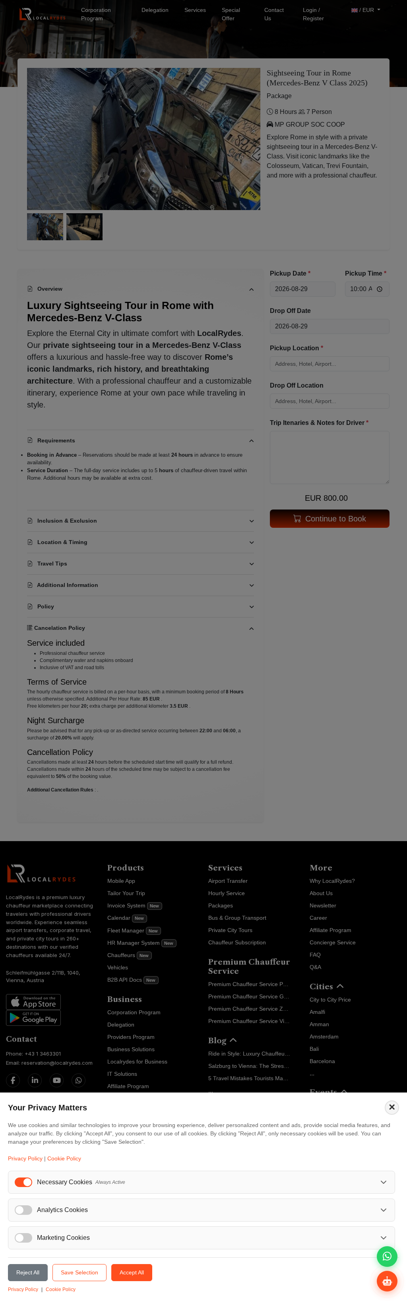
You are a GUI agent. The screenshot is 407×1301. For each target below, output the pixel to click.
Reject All (27, 1272)
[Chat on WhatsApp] (387, 1256)
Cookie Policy (64, 1158)
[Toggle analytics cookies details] (383, 1210)
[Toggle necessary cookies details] (383, 1182)
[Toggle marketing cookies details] (383, 1238)
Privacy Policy (25, 1158)
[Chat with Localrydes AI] (387, 1281)
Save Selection (79, 1272)
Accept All (132, 1272)
